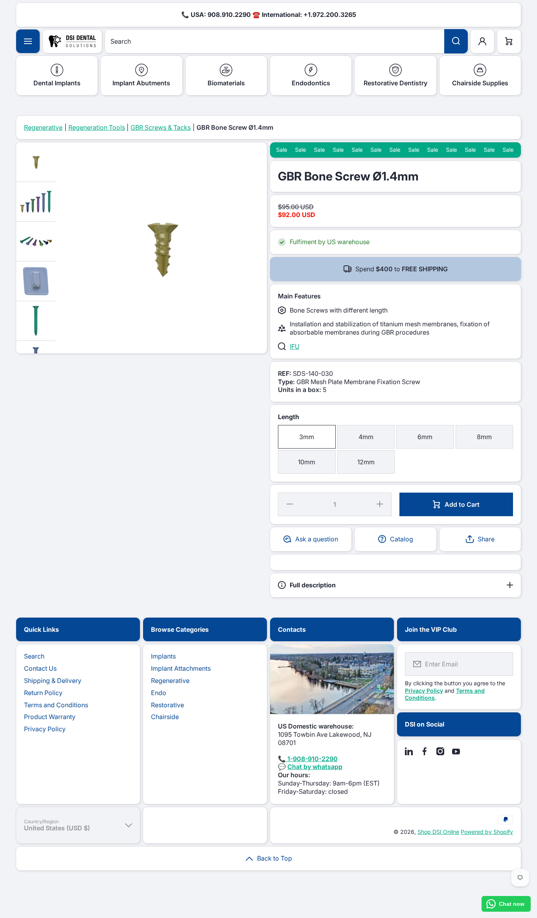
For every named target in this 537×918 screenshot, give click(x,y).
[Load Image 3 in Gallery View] (35, 241)
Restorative (167, 705)
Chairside (165, 717)
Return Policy (43, 693)
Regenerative (43, 127)
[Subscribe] (502, 664)
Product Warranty (49, 717)
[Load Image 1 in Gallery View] (35, 162)
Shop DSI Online (438, 831)
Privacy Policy (45, 729)
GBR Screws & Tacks (161, 127)
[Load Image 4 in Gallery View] (35, 281)
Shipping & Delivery (52, 680)
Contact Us (40, 668)
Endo (158, 693)
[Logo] (72, 41)
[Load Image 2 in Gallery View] (35, 201)
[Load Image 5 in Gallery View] (35, 320)
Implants (163, 656)
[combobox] (286, 41)
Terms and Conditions (56, 705)
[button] (480, 539)
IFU (295, 346)
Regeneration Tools (96, 127)
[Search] (456, 41)
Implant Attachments (181, 668)
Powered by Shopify (487, 831)
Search (34, 656)
